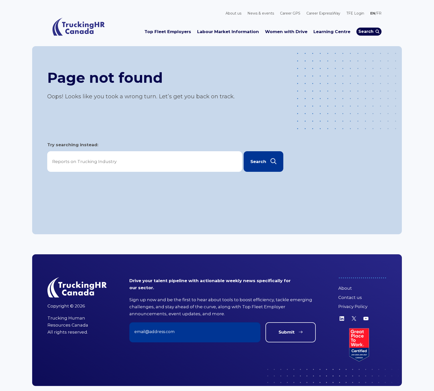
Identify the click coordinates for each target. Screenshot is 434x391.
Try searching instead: (72, 144)
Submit (287, 332)
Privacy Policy (352, 306)
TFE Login (355, 13)
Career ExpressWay (323, 13)
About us (233, 13)
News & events (260, 13)
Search (365, 31)
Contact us (350, 297)
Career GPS (290, 13)
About (345, 288)
